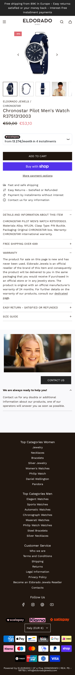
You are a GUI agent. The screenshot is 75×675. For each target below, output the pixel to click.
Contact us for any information (28, 199)
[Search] (62, 22)
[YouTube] (52, 604)
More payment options (37, 175)
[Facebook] (23, 604)
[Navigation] (4, 22)
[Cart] (70, 22)
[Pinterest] (42, 604)
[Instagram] (33, 604)
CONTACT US (56, 380)
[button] (18, 55)
